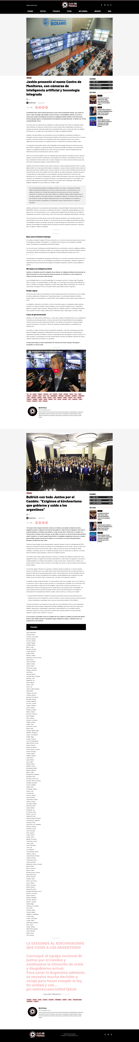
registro (79, 397)
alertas (34, 394)
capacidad (66, 394)
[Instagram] (105, 5)
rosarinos (35, 399)
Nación (44, 397)
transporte (34, 401)
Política (100, 95)
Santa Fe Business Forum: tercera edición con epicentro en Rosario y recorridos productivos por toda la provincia (105, 123)
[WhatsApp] (43, 107)
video (40, 401)
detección (35, 395)
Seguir (110, 85)
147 (27, 394)
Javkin (28, 397)
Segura (45, 399)
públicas (70, 397)
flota (44, 395)
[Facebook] (101, 5)
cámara (60, 394)
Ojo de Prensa (32, 102)
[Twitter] (108, 5)
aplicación (46, 394)
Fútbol (99, 107)
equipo (40, 395)
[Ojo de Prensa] (27, 103)
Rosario (29, 78)
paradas (65, 397)
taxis (70, 399)
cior (75, 394)
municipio (39, 397)
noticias (49, 397)
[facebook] (39, 419)
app (50, 394)
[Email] (46, 107)
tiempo (80, 399)
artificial (55, 394)
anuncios (40, 394)
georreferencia (54, 395)
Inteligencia (67, 395)
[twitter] (43, 419)
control (29, 395)
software (65, 399)
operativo (59, 397)
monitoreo (34, 397)
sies (55, 399)
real (75, 397)
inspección (61, 395)
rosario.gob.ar (31, 254)
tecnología (75, 399)
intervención (81, 395)
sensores (50, 399)
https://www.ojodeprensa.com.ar (45, 409)
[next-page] (93, 130)
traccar (28, 401)
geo (48, 395)
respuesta (29, 399)
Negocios (100, 117)
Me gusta (110, 82)
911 (30, 394)
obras (54, 397)
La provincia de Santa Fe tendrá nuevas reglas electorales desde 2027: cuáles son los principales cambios (104, 101)
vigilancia (45, 401)
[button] (111, 5)
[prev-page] (90, 130)
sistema (59, 399)
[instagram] (41, 419)
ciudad (79, 394)
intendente (74, 395)
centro (71, 394)
